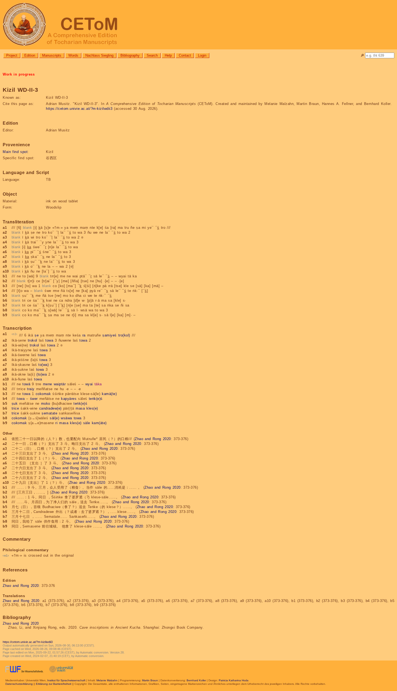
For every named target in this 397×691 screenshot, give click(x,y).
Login (202, 55)
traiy (31, 389)
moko (45, 403)
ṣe (37, 335)
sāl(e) (54, 418)
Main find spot (15, 152)
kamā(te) (109, 394)
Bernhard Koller (196, 680)
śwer (34, 399)
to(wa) (43, 365)
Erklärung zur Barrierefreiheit (53, 683)
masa (80, 408)
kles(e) (92, 408)
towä (26, 384)
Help (168, 55)
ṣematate (49, 413)
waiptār (60, 384)
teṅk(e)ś (96, 399)
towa (49, 340)
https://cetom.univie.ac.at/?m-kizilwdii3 (79, 109)
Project (11, 55)
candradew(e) (50, 408)
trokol (32, 340)
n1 (14, 334)
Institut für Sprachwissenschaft (66, 680)
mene (47, 384)
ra (84, 335)
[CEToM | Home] (198, 24)
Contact (185, 55)
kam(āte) (99, 423)
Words (73, 55)
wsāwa (66, 418)
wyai (89, 384)
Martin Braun (150, 680)
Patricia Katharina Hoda (233, 680)
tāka (98, 384)
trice (15, 408)
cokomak (43, 394)
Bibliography (130, 55)
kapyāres (68, 399)
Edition (29, 55)
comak (19, 423)
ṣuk (15, 403)
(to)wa (41, 374)
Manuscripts (51, 55)
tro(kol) (124, 335)
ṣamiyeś (109, 335)
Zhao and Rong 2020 (153, 439)
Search (152, 55)
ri (56, 423)
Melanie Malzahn (106, 680)
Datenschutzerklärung (19, 683)
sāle (86, 423)
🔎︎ (362, 55)
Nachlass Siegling (99, 55)
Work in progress (19, 74)
